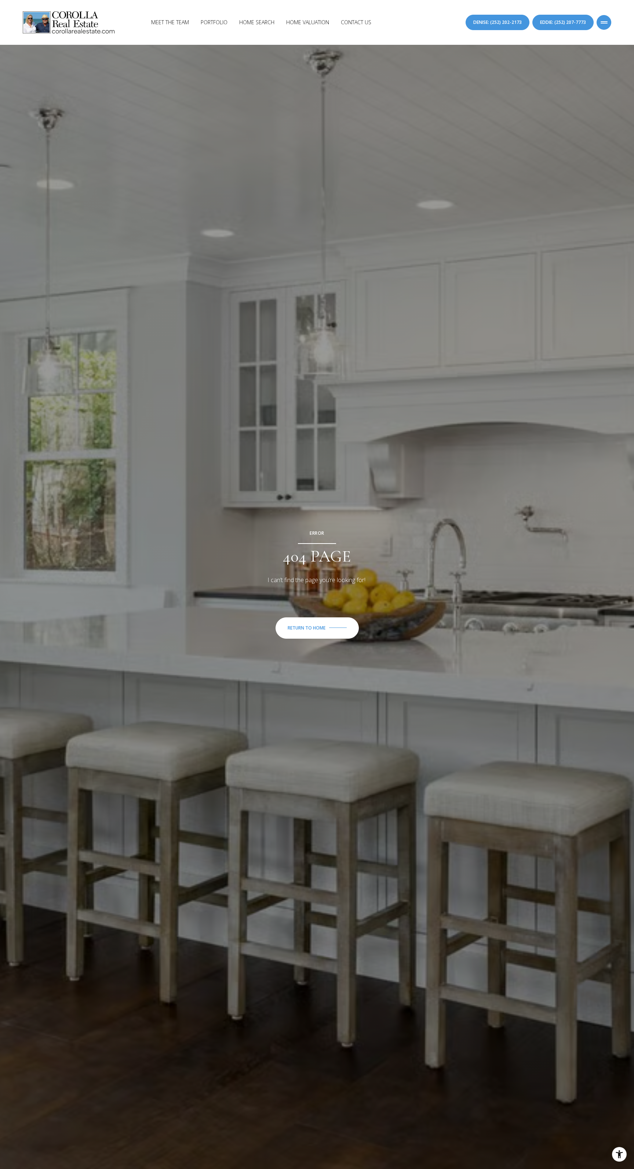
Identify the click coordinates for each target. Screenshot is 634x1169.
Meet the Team (170, 22)
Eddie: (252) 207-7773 (563, 22)
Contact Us (356, 22)
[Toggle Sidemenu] (604, 22)
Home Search (256, 22)
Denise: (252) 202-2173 (497, 22)
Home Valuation (307, 22)
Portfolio (214, 22)
